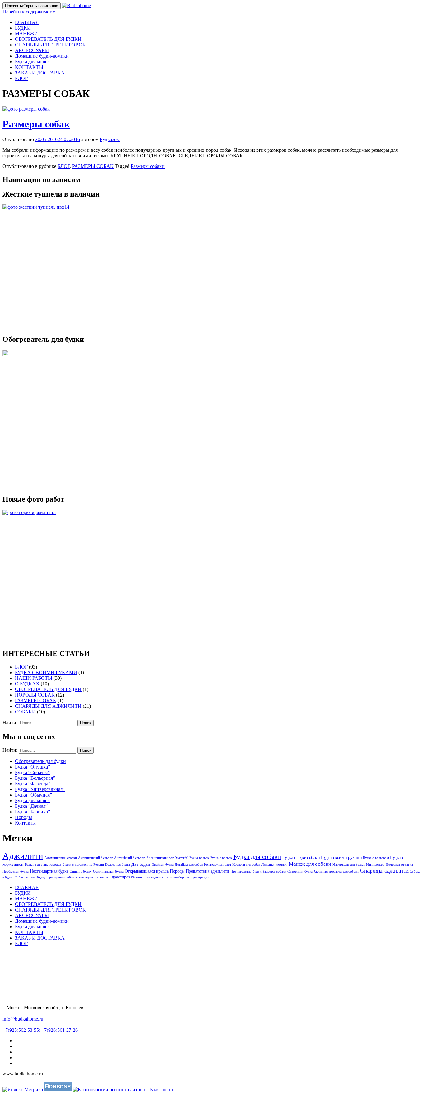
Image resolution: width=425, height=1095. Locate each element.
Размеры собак (36, 124)
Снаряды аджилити (384, 870)
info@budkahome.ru (22, 1018)
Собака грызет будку (30, 877)
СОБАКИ (25, 711)
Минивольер (375, 864)
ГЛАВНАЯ (27, 22)
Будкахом (110, 139)
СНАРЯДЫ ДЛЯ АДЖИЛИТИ (48, 706)
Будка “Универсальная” (40, 789)
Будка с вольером (376, 857)
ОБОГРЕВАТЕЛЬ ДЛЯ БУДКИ (48, 39)
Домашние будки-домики (42, 56)
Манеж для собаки (310, 864)
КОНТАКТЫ (29, 67)
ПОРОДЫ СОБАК (35, 694)
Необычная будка (15, 871)
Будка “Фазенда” (32, 783)
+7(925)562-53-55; (21, 1030)
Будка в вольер (221, 857)
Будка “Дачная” (31, 806)
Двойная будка (163, 864)
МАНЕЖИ (26, 33)
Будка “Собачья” (32, 772)
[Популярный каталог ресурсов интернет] (58, 1089)
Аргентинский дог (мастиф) (167, 857)
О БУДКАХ (27, 683)
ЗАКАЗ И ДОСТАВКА (40, 72)
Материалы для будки (348, 864)
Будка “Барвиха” (32, 811)
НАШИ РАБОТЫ (33, 678)
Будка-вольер (199, 857)
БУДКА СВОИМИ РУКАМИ (46, 672)
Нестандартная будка (49, 871)
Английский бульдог (129, 857)
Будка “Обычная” (33, 794)
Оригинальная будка (108, 871)
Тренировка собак (60, 877)
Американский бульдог (95, 857)
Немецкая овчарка (399, 864)
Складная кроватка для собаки (336, 871)
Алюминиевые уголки (60, 857)
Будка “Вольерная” (35, 778)
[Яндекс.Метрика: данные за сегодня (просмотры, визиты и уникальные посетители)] (22, 1090)
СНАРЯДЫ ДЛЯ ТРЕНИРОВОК (50, 44)
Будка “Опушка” (32, 766)
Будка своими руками (341, 857)
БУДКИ (23, 28)
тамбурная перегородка (191, 877)
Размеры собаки (148, 166)
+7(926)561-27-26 (59, 1030)
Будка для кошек (32, 61)
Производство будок (246, 871)
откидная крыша (159, 877)
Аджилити (22, 856)
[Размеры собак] (26, 109)
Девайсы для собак (189, 864)
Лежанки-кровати (274, 864)
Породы (23, 817)
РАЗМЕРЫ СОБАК (93, 166)
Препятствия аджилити (207, 871)
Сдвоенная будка (300, 871)
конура (141, 877)
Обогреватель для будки (40, 761)
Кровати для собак (246, 864)
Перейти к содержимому (28, 11)
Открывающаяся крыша (147, 871)
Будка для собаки (257, 856)
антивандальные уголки (92, 877)
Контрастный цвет (217, 864)
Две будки (140, 864)
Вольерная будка (117, 864)
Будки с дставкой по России (83, 864)
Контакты (25, 823)
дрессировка (123, 876)
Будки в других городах (43, 864)
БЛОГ (21, 78)
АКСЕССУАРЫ (32, 50)
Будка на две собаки (301, 857)
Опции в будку (81, 871)
